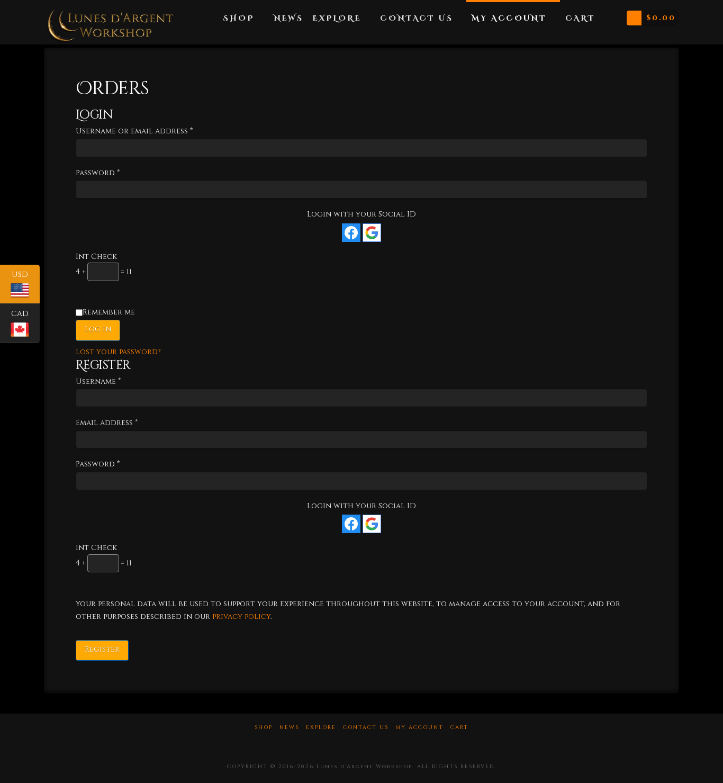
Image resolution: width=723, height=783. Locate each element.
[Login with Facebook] (351, 232)
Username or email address (153, 130)
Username (117, 381)
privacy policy (241, 616)
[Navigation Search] (609, 13)
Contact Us (365, 727)
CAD (25, 323)
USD (26, 283)
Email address (125, 422)
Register (102, 649)
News (289, 727)
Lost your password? (118, 352)
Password (116, 172)
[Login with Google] (372, 232)
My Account (419, 727)
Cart (459, 727)
